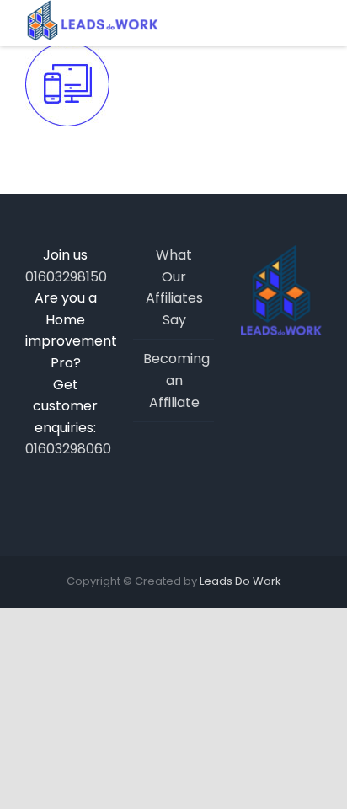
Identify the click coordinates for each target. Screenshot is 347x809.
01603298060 (65, 448)
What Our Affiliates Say (174, 287)
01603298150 (65, 277)
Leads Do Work (240, 581)
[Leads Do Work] (91, 21)
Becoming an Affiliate (174, 380)
